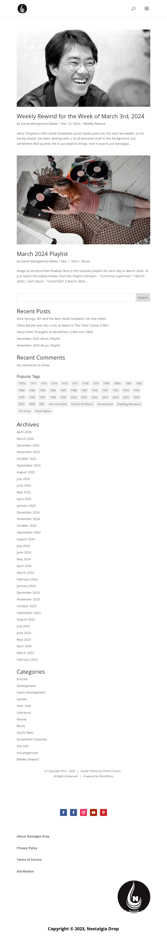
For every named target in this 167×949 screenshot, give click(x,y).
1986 (53, 390)
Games (22, 699)
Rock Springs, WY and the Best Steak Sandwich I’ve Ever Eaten (61, 319)
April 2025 (24, 499)
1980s (117, 383)
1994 (136, 390)
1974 (54, 383)
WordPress (106, 776)
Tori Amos (24, 411)
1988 (74, 390)
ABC (42, 404)
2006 (136, 397)
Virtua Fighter (43, 411)
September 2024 (29, 532)
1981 (128, 383)
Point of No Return (82, 404)
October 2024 (26, 526)
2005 (126, 397)
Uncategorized (27, 753)
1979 (96, 383)
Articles (22, 679)
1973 (44, 383)
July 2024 (23, 546)
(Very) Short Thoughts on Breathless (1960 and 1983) (55, 332)
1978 (85, 383)
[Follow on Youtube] (93, 812)
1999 (63, 397)
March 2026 (25, 439)
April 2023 (24, 646)
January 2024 (26, 586)
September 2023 (29, 613)
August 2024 (26, 539)
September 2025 (29, 465)
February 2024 (27, 579)
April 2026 (24, 432)
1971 (33, 383)
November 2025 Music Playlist (38, 345)
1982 (139, 383)
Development (26, 686)
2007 (21, 404)
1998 (53, 397)
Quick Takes (25, 733)
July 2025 (23, 479)
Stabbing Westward (129, 404)
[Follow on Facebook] (63, 812)
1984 (32, 390)
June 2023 (24, 633)
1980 (106, 383)
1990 (95, 390)
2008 (32, 404)
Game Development (31, 692)
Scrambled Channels (32, 739)
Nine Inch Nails (58, 404)
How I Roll (24, 706)
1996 (32, 397)
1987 (63, 390)
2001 (84, 397)
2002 (95, 397)
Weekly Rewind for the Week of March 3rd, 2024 (80, 116)
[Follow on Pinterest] (103, 812)
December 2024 (28, 512)
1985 (42, 390)
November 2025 (28, 452)
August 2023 (26, 619)
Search (143, 297)
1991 (105, 390)
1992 (115, 390)
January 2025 (26, 506)
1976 (65, 383)
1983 (21, 390)
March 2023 (25, 653)
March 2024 (25, 572)
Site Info (23, 746)
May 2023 (24, 639)
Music (86, 261)
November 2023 (28, 599)
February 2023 (27, 659)
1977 (75, 383)
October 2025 (26, 459)
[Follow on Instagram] (83, 812)
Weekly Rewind (94, 124)
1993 (126, 390)
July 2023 (23, 626)
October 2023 (26, 606)
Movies (22, 719)
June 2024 (24, 552)
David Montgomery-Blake (39, 124)
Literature (24, 712)
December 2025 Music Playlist (38, 339)
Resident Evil (105, 404)
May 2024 (24, 559)
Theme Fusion (112, 771)
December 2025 (28, 445)
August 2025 (26, 472)
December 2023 (28, 592)
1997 (42, 397)
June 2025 (24, 485)
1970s (22, 383)
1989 (84, 390)
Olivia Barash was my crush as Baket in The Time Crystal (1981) (63, 325)
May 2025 (24, 492)
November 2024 (28, 519)
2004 (115, 397)
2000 (74, 397)
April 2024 (24, 566)
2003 (105, 397)
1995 (21, 397)
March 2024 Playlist (42, 254)
